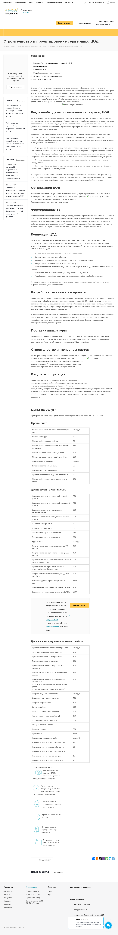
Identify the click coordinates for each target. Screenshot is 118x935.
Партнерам (7, 907)
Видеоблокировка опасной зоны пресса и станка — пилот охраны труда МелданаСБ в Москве (15, 143)
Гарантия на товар (33, 898)
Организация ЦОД (40, 66)
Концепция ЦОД (39, 70)
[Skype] (110, 858)
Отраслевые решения (54, 2)
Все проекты (58, 872)
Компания (8, 887)
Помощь (52, 887)
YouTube (78, 893)
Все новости (20, 160)
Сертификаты (20, 2)
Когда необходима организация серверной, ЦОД (52, 63)
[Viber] (103, 858)
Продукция (7, 898)
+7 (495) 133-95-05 (107, 22)
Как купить (69, 2)
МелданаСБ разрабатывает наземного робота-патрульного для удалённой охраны (13, 172)
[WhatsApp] (106, 858)
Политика (7, 904)
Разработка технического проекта (46, 73)
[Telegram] (113, 858)
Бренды (51, 894)
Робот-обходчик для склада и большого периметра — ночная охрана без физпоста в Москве (14, 110)
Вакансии (7, 901)
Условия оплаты (32, 891)
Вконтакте (72, 893)
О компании (7, 2)
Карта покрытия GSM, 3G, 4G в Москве (34, 902)
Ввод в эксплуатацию (42, 79)
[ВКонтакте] (93, 858)
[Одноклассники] (97, 858)
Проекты (39, 2)
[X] (100, 858)
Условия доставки (33, 894)
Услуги (31, 2)
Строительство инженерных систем (47, 76)
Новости (6, 894)
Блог (50, 891)
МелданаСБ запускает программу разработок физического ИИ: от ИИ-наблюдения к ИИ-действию (15, 211)
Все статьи (21, 101)
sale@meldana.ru (103, 24)
